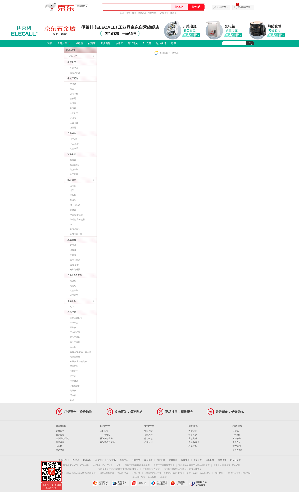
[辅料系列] (276, 35)
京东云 (163, 477)
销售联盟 (161, 460)
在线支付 (148, 434)
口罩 (122, 13)
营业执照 (219, 473)
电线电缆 (152, 13)
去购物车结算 (244, 7)
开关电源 (105, 43)
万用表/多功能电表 (78, 361)
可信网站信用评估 (101, 483)
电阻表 (73, 390)
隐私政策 (210, 460)
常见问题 (60, 442)
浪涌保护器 (75, 72)
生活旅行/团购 (62, 438)
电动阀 (73, 285)
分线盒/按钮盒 (76, 214)
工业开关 (74, 113)
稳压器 (73, 127)
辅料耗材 (71, 154)
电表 (173, 43)
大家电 (59, 446)
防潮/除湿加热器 (77, 219)
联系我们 (75, 460)
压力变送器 (75, 332)
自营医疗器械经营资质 (164, 465)
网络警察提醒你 (120, 483)
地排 (72, 224)
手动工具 (71, 301)
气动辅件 (71, 133)
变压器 (73, 245)
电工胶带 (74, 174)
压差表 (73, 327)
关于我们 (62, 460)
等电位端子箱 (76, 234)
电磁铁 (73, 200)
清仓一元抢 (131, 13)
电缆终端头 (75, 229)
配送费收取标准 (107, 442)
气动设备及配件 (74, 275)
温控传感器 (75, 260)
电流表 (73, 103)
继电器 (79, 43)
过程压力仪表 (76, 318)
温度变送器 (75, 342)
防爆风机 (74, 93)
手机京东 (136, 460)
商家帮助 (111, 460)
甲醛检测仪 (75, 385)
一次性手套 (163, 13)
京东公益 (222, 460)
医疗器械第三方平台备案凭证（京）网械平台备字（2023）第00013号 (177, 473)
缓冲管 (73, 395)
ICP (118, 465)
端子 (72, 190)
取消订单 (192, 446)
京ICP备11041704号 (102, 465)
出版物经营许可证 (151, 469)
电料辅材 (71, 180)
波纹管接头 (75, 164)
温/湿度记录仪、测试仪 (80, 352)
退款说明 (192, 438)
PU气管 (147, 43)
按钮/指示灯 (75, 264)
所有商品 (72, 56)
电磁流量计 (75, 356)
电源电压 (71, 62)
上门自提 (104, 431)
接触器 (73, 98)
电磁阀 (73, 281)
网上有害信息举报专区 (159, 483)
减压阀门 (161, 43)
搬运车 (173, 13)
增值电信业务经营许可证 (239, 473)
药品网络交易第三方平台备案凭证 (194, 465)
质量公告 (197, 460)
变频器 (73, 255)
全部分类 (62, 43)
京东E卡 (236, 442)
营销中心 (124, 460)
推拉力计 (74, 381)
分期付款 (148, 438)
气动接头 (74, 290)
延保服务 (237, 438)
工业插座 (74, 123)
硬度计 (73, 376)
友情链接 (148, 460)
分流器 (73, 118)
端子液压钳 (75, 205)
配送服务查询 (106, 438)
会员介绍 (60, 434)
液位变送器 (75, 337)
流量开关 (74, 366)
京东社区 (173, 460)
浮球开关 (133, 43)
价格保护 (192, 434)
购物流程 (60, 431)
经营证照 (136, 473)
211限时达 (105, 434)
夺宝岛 (236, 431)
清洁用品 (142, 13)
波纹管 (73, 160)
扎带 (72, 306)
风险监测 (185, 460)
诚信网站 (140, 483)
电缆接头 (74, 169)
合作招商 (99, 460)
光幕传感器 (75, 269)
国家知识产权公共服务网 (198, 483)
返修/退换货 (193, 442)
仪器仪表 (71, 312)
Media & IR (235, 460)
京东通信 (237, 446)
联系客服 (60, 450)
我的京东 (222, 7)
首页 (49, 43)
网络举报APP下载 (179, 483)
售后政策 (192, 431)
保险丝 (73, 195)
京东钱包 (152, 477)
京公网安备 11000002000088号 (74, 465)
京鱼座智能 (238, 450)
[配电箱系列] (233, 35)
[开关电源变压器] (191, 35)
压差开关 (74, 371)
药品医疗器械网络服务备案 (137, 465)
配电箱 (92, 43)
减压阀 (73, 347)
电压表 (73, 108)
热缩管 (119, 43)
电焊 (72, 400)
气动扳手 (74, 148)
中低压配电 (72, 78)
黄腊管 (73, 210)
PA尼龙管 (74, 143)
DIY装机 (236, 434)
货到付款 (148, 431)
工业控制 (71, 240)
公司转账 (148, 442)
